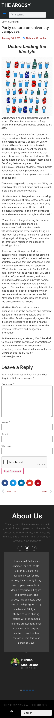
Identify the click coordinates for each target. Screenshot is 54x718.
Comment (8, 384)
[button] (4, 12)
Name (6, 422)
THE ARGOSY (16, 5)
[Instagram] (34, 548)
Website (6, 446)
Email (6, 434)
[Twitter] (27, 548)
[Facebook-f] (20, 548)
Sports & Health (10, 21)
